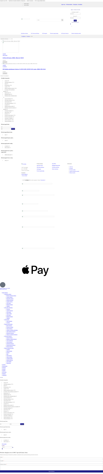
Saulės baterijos (9, 355)
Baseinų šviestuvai (9, 346)
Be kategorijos (7, 85)
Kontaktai (80, 4)
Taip (5, 134)
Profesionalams (69, 4)
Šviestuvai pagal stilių (8, 116)
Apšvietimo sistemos (8, 82)
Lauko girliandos (9, 321)
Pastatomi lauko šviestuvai (10, 345)
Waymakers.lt (43, 180)
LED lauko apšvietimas (55, 167)
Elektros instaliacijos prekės (9, 88)
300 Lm (6, 160)
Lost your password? (75, 22)
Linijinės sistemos (9, 297)
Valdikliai (8, 306)
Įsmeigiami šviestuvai (10, 343)
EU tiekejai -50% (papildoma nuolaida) (10, 391)
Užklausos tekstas (3, 464)
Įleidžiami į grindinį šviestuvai (11, 339)
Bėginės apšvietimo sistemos (11, 295)
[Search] (12, 447)
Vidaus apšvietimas (8, 121)
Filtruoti (13, 128)
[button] (25, 33)
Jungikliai (8, 349)
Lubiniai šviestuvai (9, 310)
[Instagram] (80, 29)
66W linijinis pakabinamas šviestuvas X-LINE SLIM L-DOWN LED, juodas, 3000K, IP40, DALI (24, 69)
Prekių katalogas (5, 292)
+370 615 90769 (24, 175)
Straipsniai (75, 4)
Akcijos (6, 80)
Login (75, 20)
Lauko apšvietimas (8, 98)
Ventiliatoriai (4, 375)
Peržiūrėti (5, 73)
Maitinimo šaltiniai (9, 304)
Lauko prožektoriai (9, 340)
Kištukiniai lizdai (7, 94)
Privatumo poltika (72, 169)
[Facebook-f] (76, 29)
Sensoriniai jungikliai (8, 110)
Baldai (6, 83)
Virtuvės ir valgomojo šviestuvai (11, 334)
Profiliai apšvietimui (9, 300)
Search (3, 445)
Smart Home (7, 112)
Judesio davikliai (9, 351)
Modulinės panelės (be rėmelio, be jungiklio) (11, 406)
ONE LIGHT (5, 55)
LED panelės (8, 312)
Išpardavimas (7, 92)
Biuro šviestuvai (9, 325)
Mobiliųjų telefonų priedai (9, 106)
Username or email (75, 12)
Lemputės (6, 104)
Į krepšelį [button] (4, 53)
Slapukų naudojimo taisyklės (74, 171)
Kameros (7, 352)
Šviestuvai (6, 113)
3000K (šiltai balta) (8, 154)
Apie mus (63, 4)
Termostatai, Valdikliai (8, 118)
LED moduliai (8, 361)
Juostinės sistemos (9, 301)
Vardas (1, 457)
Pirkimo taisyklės (72, 172)
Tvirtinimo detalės (9, 358)
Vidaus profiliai (9, 313)
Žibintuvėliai (8, 363)
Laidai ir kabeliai (9, 357)
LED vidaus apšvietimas (9, 103)
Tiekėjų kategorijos (8, 119)
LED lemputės (7, 101)
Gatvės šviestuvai (9, 342)
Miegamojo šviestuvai (10, 333)
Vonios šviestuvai (9, 328)
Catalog (6, 86)
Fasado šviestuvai (9, 337)
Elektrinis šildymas (9, 360)
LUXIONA (5, 66)
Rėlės (7, 354)
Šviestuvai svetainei (9, 327)
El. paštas (1, 460)
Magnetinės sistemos (9, 298)
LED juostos (8, 303)
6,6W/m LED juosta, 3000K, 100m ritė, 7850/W (13, 57)
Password (75, 16)
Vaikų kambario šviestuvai (10, 331)
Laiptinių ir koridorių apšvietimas (12, 330)
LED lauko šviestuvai (8, 100)
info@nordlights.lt (24, 174)
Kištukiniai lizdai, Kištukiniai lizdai (11, 95)
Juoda (6, 140)
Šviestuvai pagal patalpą (9, 115)
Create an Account (77, 9)
